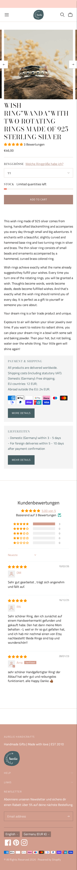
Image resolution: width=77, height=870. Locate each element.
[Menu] (6, 14)
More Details (21, 413)
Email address (16, 812)
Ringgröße (14, 164)
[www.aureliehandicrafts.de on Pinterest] (16, 844)
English (10, 834)
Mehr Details (21, 460)
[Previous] (4, 64)
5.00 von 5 (49, 510)
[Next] (73, 64)
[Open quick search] (62, 14)
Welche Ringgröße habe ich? (44, 163)
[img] (17, 566)
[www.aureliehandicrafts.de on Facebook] (8, 844)
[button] (14, 144)
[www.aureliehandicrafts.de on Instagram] (24, 844)
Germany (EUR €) (35, 834)
